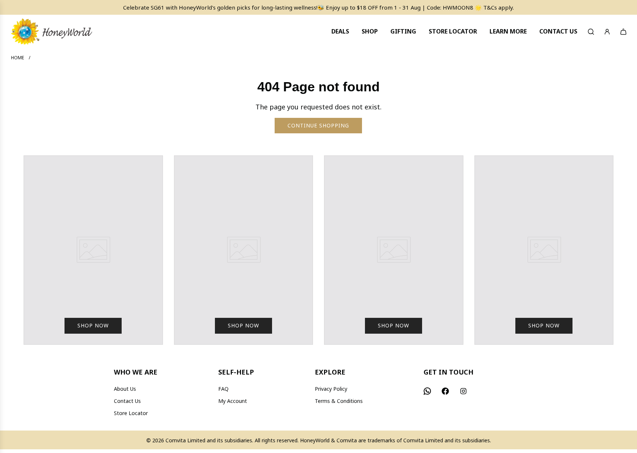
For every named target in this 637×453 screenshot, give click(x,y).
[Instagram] (463, 391)
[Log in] (607, 32)
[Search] (591, 32)
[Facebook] (445, 391)
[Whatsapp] (427, 391)
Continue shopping (318, 125)
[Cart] (623, 32)
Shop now (93, 325)
